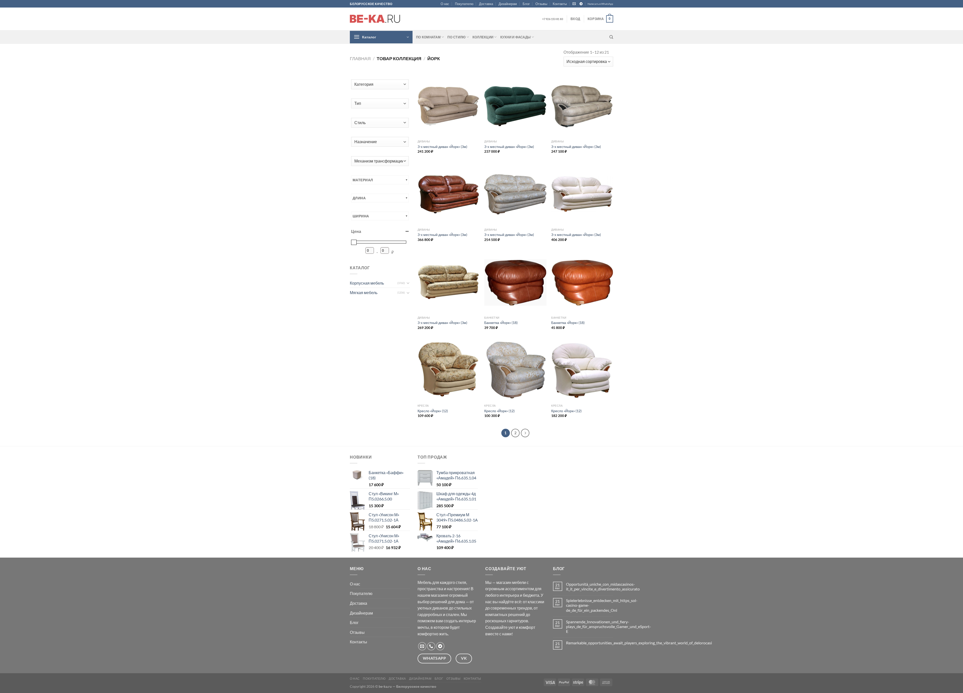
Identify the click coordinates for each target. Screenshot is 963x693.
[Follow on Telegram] (581, 4)
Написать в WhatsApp (600, 4)
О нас (445, 4)
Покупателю (464, 4)
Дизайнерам (508, 4)
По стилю (456, 37)
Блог (526, 4)
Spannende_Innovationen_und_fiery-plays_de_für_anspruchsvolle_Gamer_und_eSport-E (608, 626)
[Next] (525, 433)
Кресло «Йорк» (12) (433, 411)
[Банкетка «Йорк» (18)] (515, 282)
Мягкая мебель (363, 292)
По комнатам (428, 37)
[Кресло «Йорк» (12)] (448, 370)
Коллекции (482, 37)
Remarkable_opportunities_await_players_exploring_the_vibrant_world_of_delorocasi (639, 642)
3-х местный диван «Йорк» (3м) (442, 146)
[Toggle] (408, 283)
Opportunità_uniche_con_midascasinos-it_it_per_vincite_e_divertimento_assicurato (603, 586)
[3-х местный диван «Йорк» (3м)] (448, 106)
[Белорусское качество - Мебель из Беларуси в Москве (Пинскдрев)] (375, 19)
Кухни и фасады (515, 37)
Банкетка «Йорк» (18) (501, 322)
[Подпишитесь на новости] (574, 4)
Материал (363, 180)
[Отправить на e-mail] (422, 646)
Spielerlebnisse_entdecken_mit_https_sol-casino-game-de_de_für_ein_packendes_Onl (601, 605)
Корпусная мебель (367, 283)
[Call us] (431, 646)
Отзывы (541, 4)
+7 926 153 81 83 (552, 19)
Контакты (560, 4)
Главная (360, 58)
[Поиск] (611, 37)
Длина (359, 198)
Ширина (361, 216)
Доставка (486, 4)
